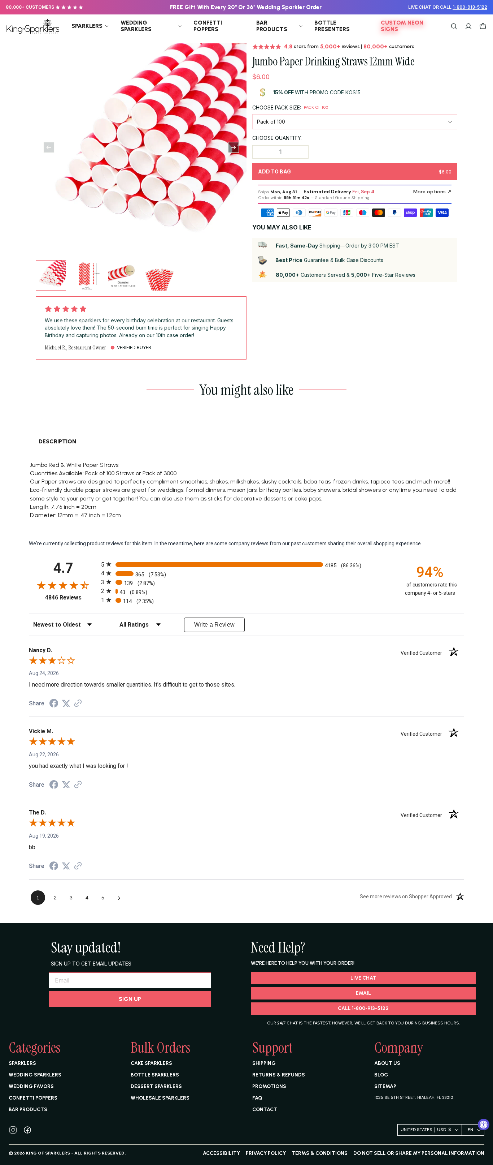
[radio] (246, 564)
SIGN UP (130, 999)
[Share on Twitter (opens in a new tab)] (66, 703)
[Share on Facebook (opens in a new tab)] (53, 704)
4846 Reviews (71, 597)
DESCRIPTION (57, 441)
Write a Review (214, 625)
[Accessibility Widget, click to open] (483, 1124)
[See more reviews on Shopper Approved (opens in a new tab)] (78, 704)
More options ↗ (432, 191)
